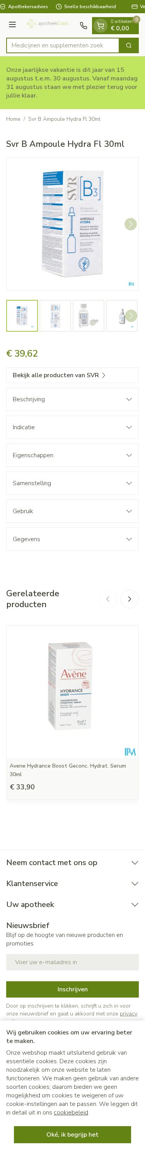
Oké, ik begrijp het (72, 1134)
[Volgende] (131, 224)
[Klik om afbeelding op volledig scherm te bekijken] (72, 224)
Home (13, 119)
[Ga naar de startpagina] (49, 25)
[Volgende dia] (129, 599)
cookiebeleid (71, 1112)
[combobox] (62, 45)
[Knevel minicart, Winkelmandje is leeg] (100, 26)
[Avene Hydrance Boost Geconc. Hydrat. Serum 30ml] (72, 692)
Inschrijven (73, 989)
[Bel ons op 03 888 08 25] (83, 26)
